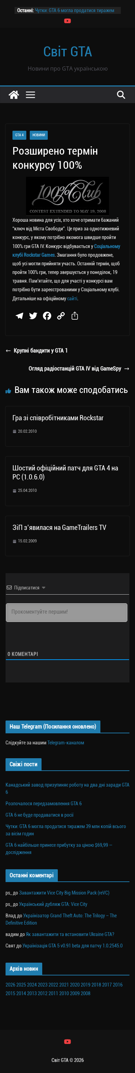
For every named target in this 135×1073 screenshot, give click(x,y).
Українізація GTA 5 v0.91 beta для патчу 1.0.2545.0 (72, 945)
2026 (10, 985)
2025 (21, 985)
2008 (85, 993)
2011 (53, 993)
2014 (21, 993)
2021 (64, 985)
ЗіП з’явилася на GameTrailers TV (59, 527)
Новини (39, 135)
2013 (32, 993)
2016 (118, 985)
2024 (32, 985)
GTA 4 (19, 135)
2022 (53, 985)
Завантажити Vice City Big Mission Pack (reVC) (64, 893)
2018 (96, 985)
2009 (75, 993)
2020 (75, 985)
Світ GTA (67, 52)
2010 (64, 993)
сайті (72, 298)
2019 (85, 985)
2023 (42, 985)
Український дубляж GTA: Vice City (53, 904)
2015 (10, 993)
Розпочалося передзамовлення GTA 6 (44, 803)
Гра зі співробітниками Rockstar (58, 418)
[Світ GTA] (14, 94)
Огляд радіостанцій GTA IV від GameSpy (75, 368)
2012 (42, 993)
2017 (107, 985)
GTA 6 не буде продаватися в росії (39, 815)
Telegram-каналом (65, 742)
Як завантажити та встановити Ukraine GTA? (70, 934)
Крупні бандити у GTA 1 (41, 350)
